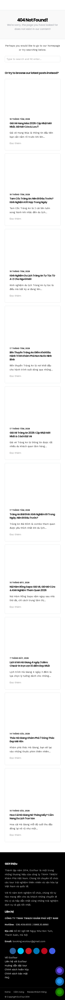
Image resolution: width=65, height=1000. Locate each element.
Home (7, 992)
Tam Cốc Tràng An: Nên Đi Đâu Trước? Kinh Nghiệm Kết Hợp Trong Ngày (31, 200)
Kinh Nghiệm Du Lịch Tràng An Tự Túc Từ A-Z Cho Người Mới (32, 277)
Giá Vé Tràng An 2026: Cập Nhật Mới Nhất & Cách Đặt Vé (30, 434)
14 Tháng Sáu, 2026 (20, 733)
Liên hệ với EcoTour (16, 961)
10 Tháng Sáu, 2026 (20, 810)
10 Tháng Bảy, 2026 (20, 582)
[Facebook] (13, 951)
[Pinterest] (44, 951)
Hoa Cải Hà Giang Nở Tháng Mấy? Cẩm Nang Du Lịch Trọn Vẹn (31, 816)
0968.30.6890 (41, 924)
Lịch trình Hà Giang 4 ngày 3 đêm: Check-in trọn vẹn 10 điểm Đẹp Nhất (30, 664)
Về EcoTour (11, 957)
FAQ (7, 977)
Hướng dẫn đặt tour (16, 965)
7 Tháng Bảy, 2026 (19, 658)
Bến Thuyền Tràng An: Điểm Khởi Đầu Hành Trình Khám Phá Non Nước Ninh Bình (31, 356)
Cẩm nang (19, 992)
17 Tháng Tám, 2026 (20, 348)
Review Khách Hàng (37, 992)
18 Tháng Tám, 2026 (20, 119)
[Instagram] (52, 951)
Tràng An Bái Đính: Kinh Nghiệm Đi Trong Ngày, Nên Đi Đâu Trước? (32, 516)
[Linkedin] (36, 951)
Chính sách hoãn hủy (17, 969)
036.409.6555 (23, 924)
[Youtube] (28, 951)
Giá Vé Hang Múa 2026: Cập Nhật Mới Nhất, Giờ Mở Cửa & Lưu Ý (30, 125)
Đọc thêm (15, 143)
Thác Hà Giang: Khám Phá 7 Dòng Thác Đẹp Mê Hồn (32, 739)
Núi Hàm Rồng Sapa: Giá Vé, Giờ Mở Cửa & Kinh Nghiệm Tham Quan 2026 (32, 588)
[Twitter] (21, 951)
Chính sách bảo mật (16, 973)
